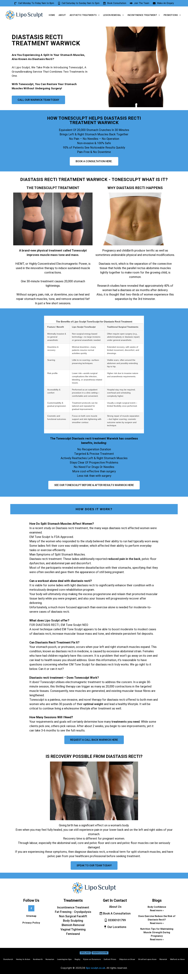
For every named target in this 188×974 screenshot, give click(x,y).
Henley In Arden (23, 959)
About (62, 15)
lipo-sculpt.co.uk (95, 967)
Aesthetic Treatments (83, 15)
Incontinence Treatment (142, 15)
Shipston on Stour (127, 959)
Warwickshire (100, 953)
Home (52, 15)
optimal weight (93, 704)
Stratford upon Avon (147, 959)
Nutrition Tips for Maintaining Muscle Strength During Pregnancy (156, 932)
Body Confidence (157, 907)
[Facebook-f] (31, 908)
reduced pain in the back (124, 559)
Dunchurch (8, 959)
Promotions (171, 15)
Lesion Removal (112, 15)
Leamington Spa (64, 959)
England (85, 953)
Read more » (157, 910)
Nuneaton (50, 959)
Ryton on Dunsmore (92, 959)
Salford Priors (110, 959)
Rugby (77, 959)
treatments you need (125, 721)
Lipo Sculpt (52, 620)
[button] (94, 627)
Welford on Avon (177, 959)
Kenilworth (38, 959)
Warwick (163, 959)
